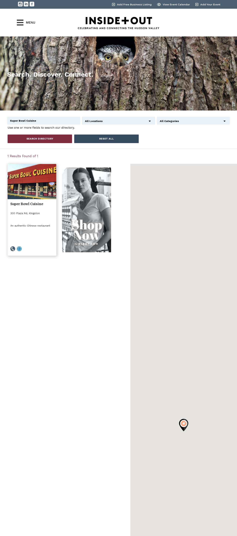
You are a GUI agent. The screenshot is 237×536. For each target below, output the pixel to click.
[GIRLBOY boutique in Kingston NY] (86, 210)
